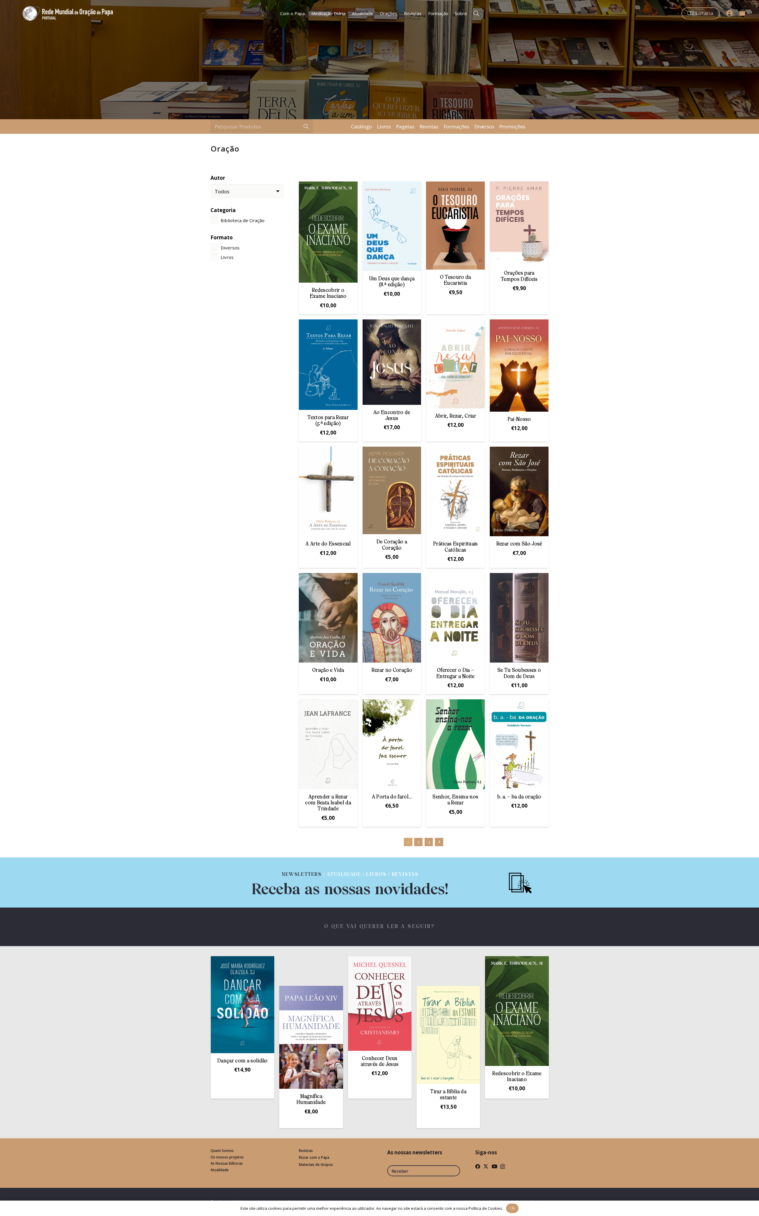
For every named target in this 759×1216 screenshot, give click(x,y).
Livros (384, 126)
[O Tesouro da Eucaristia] (455, 226)
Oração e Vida (328, 670)
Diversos (484, 126)
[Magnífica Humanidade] (232, 1037)
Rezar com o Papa (314, 1157)
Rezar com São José (519, 544)
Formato (222, 237)
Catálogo (361, 126)
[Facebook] (477, 1166)
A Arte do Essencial (327, 544)
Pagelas (405, 126)
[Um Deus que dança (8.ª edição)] (392, 226)
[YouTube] (494, 1166)
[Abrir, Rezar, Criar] (455, 363)
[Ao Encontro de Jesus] (392, 362)
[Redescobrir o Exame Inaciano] (328, 232)
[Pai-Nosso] (519, 365)
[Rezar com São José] (519, 491)
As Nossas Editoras (227, 1163)
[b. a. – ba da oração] (519, 744)
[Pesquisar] (306, 127)
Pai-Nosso (519, 419)
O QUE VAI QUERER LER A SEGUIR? (379, 926)
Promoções (512, 126)
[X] (485, 1166)
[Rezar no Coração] (392, 618)
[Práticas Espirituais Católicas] (455, 491)
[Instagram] (502, 1166)
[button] (476, 13)
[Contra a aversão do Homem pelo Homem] (506, 1033)
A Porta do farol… (392, 797)
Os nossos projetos (227, 1157)
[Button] (730, 13)
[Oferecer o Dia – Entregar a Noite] (455, 618)
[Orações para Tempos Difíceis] (519, 224)
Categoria (223, 210)
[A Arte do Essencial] (328, 491)
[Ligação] (350, 882)
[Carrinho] (742, 12)
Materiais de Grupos (316, 1164)
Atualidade (220, 1169)
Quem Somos (222, 1150)
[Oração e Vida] (328, 618)
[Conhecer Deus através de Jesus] (300, 1003)
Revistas (429, 126)
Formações (456, 126)
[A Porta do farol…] (392, 744)
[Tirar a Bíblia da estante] (369, 1035)
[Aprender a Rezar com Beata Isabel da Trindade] (328, 744)
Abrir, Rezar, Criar (455, 416)
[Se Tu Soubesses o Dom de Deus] (519, 618)
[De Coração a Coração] (392, 490)
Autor (218, 177)
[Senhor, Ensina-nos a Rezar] (455, 744)
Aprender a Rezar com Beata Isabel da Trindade (328, 803)
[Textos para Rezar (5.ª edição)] (328, 364)
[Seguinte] (439, 842)
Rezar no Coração (391, 670)
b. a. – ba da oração (519, 797)
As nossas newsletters (414, 1152)
